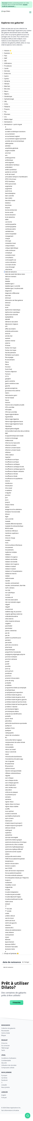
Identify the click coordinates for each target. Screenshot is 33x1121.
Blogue (3, 1035)
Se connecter (5, 1045)
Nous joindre (5, 1087)
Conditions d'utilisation (8, 1058)
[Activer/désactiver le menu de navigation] (30, 12)
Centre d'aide (5, 1033)
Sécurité (4, 1063)
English (3, 1095)
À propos (4, 1075)
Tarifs (3, 1050)
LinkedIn (4, 1085)
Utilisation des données (8, 1065)
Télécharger (5, 1048)
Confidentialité (6, 1060)
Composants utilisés (7, 1068)
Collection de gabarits (8, 1028)
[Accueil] (5, 12)
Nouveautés (5, 1031)
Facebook (4, 1080)
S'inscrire (16, 1002)
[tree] (16, 502)
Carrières (4, 1078)
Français (4, 1097)
